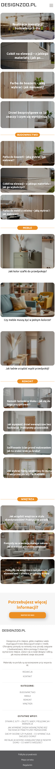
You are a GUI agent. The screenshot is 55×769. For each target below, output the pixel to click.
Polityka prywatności (27, 754)
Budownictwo (27, 134)
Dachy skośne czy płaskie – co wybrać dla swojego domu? (27, 735)
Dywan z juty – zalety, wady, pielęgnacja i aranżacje (27, 722)
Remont (27, 381)
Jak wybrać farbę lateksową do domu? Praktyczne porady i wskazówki (30, 472)
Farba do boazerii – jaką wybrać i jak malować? (27, 85)
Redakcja (27, 672)
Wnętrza (27, 499)
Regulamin (27, 765)
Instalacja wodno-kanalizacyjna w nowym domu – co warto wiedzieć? (27, 741)
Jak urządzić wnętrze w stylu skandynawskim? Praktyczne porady (26, 518)
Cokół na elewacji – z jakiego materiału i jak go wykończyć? (27, 56)
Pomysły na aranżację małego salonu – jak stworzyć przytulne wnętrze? (27, 545)
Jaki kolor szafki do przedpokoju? (27, 271)
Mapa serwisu (27, 760)
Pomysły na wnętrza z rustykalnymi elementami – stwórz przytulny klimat (27, 572)
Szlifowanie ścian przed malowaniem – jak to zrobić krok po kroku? (30, 449)
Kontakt (27, 676)
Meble (27, 227)
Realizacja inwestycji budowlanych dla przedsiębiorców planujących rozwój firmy (27, 26)
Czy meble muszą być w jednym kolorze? (27, 319)
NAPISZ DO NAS (27, 615)
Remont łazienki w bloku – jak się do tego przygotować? (28, 403)
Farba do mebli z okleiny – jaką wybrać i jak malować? (26, 212)
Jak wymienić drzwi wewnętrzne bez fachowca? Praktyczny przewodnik (29, 426)
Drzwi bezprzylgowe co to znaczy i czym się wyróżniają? (27, 114)
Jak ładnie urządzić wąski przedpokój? (27, 368)
